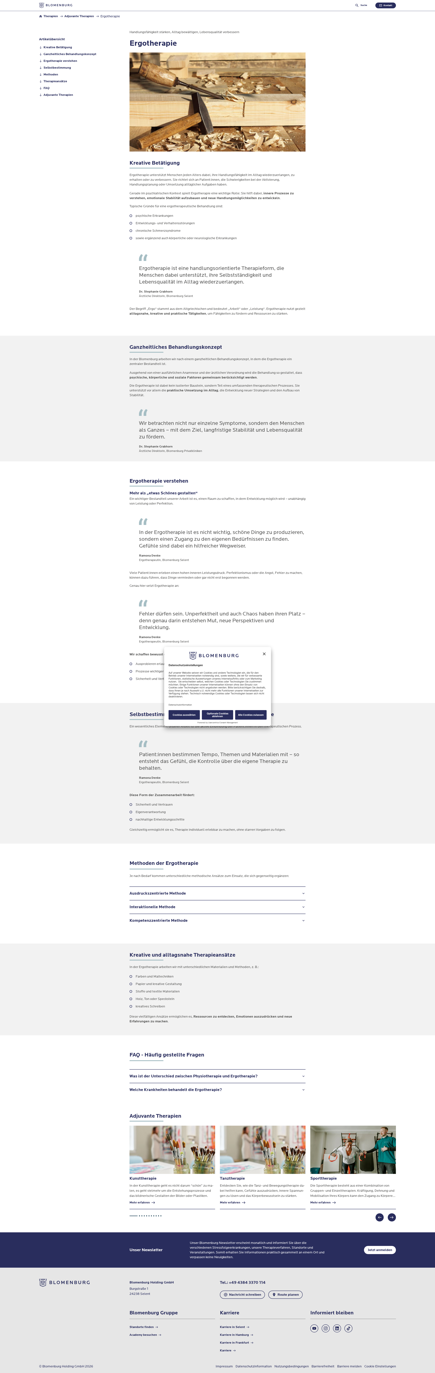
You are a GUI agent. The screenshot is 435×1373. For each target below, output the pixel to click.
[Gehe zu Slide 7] (151, 1215)
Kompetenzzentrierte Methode (158, 920)
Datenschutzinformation (254, 1366)
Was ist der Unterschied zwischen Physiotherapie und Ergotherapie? (193, 1076)
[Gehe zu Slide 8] (153, 1215)
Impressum (224, 1366)
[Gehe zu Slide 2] (139, 1215)
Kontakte (389, 13)
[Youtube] (314, 1328)
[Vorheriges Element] (380, 1217)
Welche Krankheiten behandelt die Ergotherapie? (175, 1089)
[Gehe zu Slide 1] (133, 1215)
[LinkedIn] (337, 1328)
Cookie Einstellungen (380, 1366)
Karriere (370, 13)
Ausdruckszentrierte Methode (157, 893)
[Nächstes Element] (392, 1217)
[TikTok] (348, 1328)
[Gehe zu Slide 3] (141, 1215)
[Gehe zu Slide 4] (144, 1215)
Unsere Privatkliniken (322, 13)
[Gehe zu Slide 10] (158, 1215)
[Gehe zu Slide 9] (156, 1215)
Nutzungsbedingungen (291, 1366)
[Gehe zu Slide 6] (149, 1215)
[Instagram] (326, 1328)
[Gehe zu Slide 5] (146, 1215)
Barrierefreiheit (322, 1366)
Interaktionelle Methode (152, 906)
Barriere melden (349, 1366)
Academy (351, 13)
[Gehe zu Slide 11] (160, 1215)
